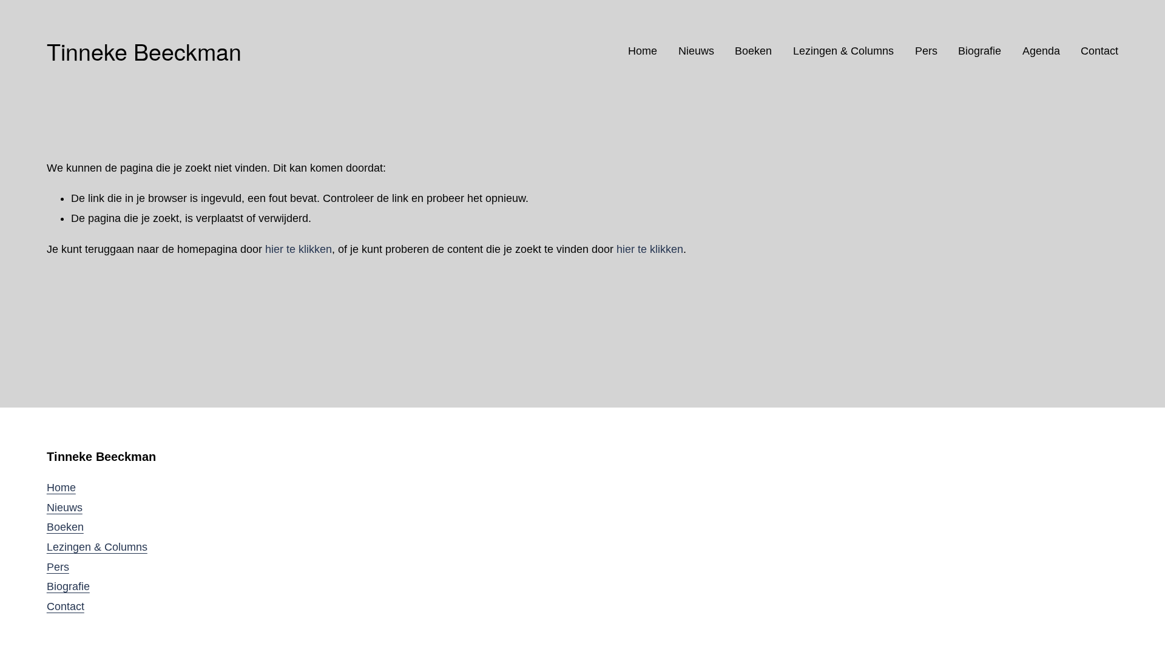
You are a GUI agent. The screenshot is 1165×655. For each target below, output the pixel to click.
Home (642, 51)
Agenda (1041, 51)
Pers (926, 51)
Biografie (979, 51)
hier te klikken (298, 249)
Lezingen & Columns (843, 51)
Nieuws (696, 51)
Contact (1099, 51)
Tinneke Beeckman (144, 51)
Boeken (753, 51)
